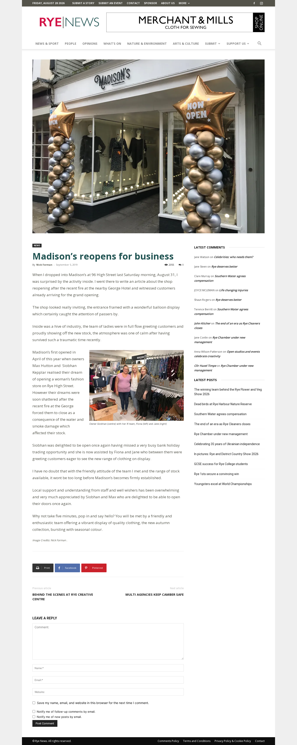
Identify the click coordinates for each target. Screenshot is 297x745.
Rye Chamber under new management (221, 434)
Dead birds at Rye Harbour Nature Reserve (223, 404)
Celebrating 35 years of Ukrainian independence (227, 444)
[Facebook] (254, 3)
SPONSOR (150, 3)
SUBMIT (211, 43)
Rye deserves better (224, 266)
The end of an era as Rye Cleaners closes (222, 424)
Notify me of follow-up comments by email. (66, 711)
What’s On (112, 43)
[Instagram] (261, 3)
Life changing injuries (233, 290)
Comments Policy (168, 741)
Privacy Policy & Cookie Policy (233, 741)
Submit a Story (83, 3)
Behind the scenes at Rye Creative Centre (62, 596)
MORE (183, 3)
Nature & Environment (147, 43)
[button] (259, 44)
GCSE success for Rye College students (221, 464)
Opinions (89, 43)
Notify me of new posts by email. (59, 717)
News (37, 245)
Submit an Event (110, 3)
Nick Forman (44, 264)
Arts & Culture (186, 43)
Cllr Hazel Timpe (205, 366)
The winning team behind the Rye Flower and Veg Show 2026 (228, 392)
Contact (133, 3)
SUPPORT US (236, 43)
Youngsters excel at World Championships (223, 484)
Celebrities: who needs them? (233, 257)
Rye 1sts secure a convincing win (216, 474)
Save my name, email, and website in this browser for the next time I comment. (93, 703)
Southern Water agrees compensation (220, 414)
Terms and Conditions (196, 741)
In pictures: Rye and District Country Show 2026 (226, 454)
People (70, 43)
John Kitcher (202, 323)
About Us (168, 3)
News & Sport (47, 43)
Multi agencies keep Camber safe (154, 594)
